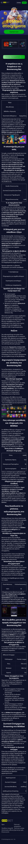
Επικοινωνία (5, 832)
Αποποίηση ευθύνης (8, 830)
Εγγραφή (24, 2)
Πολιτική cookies (19, 828)
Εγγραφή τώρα (14, 32)
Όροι (3, 824)
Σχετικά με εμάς (18, 830)
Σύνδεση (19, 2)
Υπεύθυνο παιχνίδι (7, 828)
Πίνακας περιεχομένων (13, 57)
